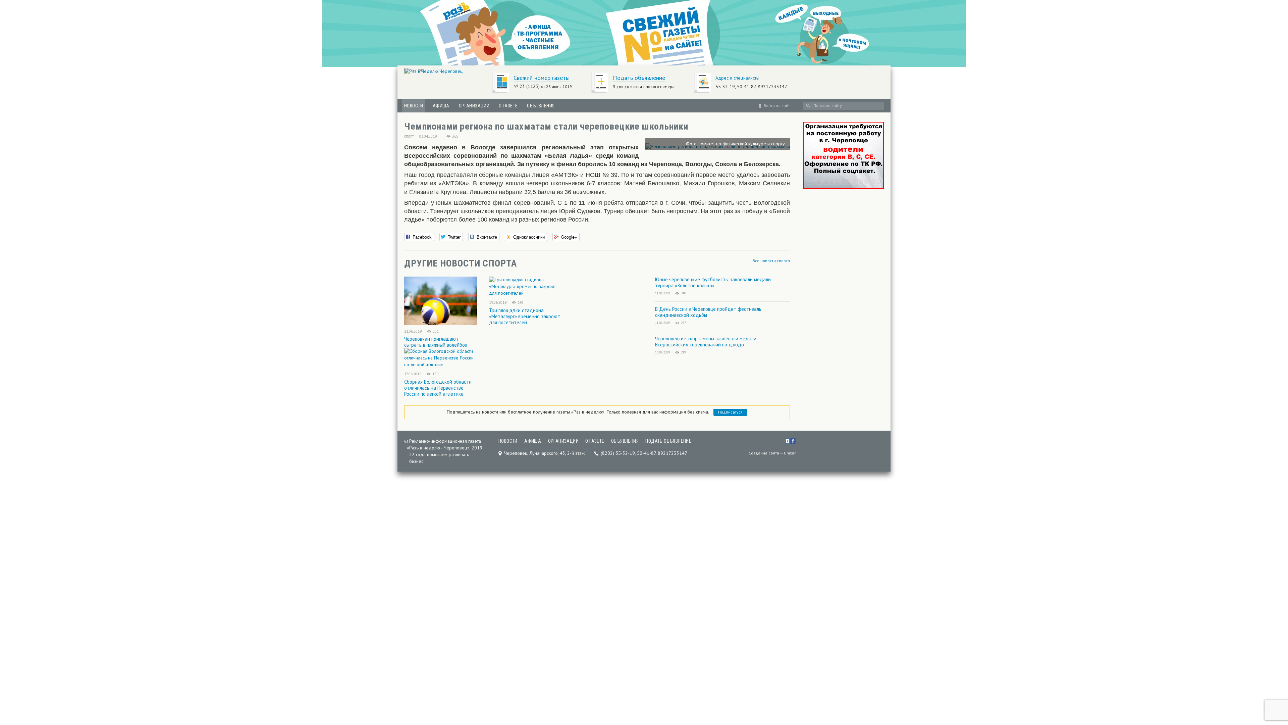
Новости (413, 105)
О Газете (508, 105)
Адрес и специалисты (737, 78)
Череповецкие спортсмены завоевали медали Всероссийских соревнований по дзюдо (705, 341)
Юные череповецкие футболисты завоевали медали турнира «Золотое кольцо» (713, 282)
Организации (474, 105)
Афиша (441, 105)
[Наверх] (1272, 678)
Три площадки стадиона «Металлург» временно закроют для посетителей (524, 316)
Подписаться (730, 412)
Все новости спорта (771, 260)
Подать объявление (639, 78)
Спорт (409, 136)
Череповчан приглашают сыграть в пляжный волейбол (435, 342)
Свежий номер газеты (542, 78)
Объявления (540, 105)
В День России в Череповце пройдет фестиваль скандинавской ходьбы (708, 312)
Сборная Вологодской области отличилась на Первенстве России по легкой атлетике (438, 388)
